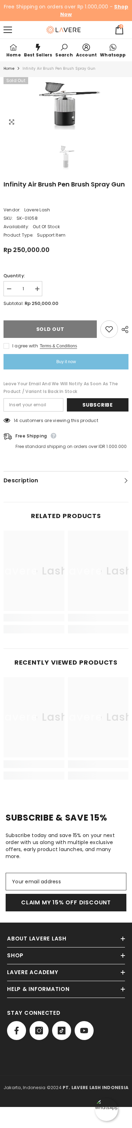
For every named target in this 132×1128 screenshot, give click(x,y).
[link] (64, 50)
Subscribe (97, 404)
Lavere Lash (37, 210)
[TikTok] (61, 1030)
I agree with (25, 346)
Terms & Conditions (58, 346)
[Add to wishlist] (109, 329)
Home (9, 68)
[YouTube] (84, 1030)
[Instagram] (39, 1030)
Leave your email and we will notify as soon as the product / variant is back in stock (61, 387)
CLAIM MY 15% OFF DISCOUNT (66, 902)
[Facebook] (16, 1030)
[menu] (8, 30)
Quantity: (14, 276)
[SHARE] (123, 329)
